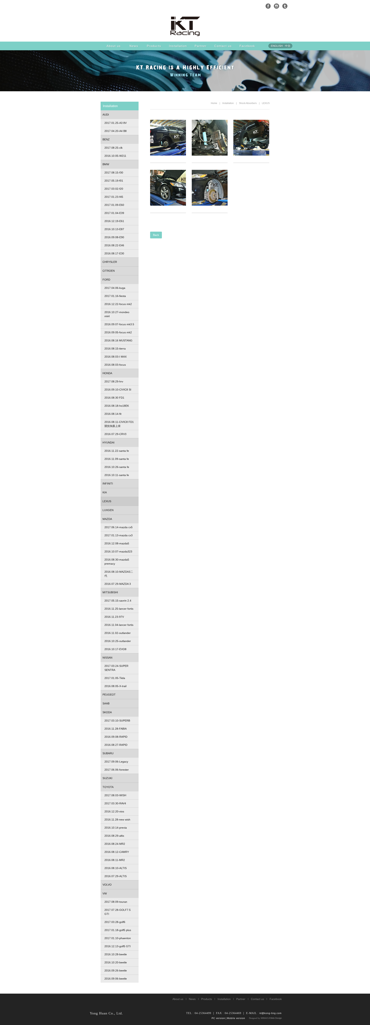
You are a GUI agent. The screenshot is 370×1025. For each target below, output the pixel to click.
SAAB (106, 703)
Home (214, 103)
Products (154, 46)
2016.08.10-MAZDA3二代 (118, 573)
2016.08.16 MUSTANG (118, 340)
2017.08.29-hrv (113, 381)
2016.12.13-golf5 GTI (117, 946)
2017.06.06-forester (116, 769)
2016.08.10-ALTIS (115, 868)
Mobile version (236, 1018)
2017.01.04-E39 (114, 213)
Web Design (276, 1018)
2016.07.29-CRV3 (115, 434)
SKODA (107, 712)
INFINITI (108, 483)
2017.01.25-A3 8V (115, 122)
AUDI (106, 114)
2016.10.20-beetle (115, 962)
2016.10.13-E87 (114, 229)
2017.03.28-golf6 (114, 922)
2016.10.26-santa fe (116, 466)
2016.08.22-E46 (114, 245)
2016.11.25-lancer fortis (118, 608)
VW (105, 893)
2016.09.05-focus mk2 (118, 332)
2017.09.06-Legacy (116, 761)
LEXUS (266, 103)
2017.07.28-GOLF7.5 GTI (117, 911)
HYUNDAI (108, 442)
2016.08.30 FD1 (114, 397)
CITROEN (109, 270)
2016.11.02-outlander (117, 632)
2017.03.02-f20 (113, 188)
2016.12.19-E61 (114, 221)
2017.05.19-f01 (113, 180)
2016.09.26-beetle (115, 970)
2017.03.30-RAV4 (115, 803)
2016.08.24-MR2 (114, 843)
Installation (178, 46)
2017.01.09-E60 (114, 204)
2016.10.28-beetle (115, 954)
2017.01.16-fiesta (115, 296)
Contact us (223, 46)
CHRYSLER (110, 261)
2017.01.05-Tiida (114, 678)
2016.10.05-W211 (115, 155)
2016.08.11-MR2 (114, 860)
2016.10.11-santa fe (116, 475)
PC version (218, 1018)
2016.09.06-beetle (115, 978)
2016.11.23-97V (114, 616)
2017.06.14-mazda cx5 (118, 527)
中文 (287, 45)
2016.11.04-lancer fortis (118, 624)
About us (114, 46)
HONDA (107, 373)
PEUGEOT (109, 694)
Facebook (247, 46)
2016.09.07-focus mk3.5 (119, 324)
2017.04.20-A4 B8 (115, 130)
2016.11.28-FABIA (115, 728)
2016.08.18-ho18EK (116, 405)
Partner (201, 46)
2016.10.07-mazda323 (118, 551)
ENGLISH (277, 45)
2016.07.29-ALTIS (115, 876)
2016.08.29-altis (114, 835)
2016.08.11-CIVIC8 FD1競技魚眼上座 (119, 423)
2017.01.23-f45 (113, 196)
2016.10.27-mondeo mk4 (116, 314)
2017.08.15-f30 (113, 172)
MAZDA (107, 518)
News (134, 46)
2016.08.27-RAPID (115, 744)
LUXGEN (108, 510)
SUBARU (108, 753)
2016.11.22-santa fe (116, 450)
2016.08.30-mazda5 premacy (116, 561)
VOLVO (107, 884)
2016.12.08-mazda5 (116, 543)
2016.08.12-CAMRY (116, 851)
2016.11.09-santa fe (116, 458)
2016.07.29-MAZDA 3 (117, 583)
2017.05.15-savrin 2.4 (117, 600)
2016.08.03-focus (115, 364)
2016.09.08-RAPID (115, 736)
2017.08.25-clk (113, 147)
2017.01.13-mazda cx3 (118, 535)
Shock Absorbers (248, 103)
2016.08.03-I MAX (115, 356)
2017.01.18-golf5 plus (117, 930)
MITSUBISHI (110, 592)
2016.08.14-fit (112, 413)
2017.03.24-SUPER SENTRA (116, 667)
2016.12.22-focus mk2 (118, 304)
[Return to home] (185, 26)
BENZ (106, 139)
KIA (105, 492)
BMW (106, 164)
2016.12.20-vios (114, 811)
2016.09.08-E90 (114, 237)
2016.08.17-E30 (114, 253)
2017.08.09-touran (115, 901)
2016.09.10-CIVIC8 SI (117, 389)
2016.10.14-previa (115, 827)
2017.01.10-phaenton (117, 938)
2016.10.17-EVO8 (115, 649)
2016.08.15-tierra (115, 348)
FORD (106, 279)
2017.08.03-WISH (115, 795)
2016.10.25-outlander (117, 641)
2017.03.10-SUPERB (117, 720)
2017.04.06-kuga (114, 287)
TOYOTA (108, 787)
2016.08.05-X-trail (115, 686)
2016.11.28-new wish (117, 819)
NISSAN (107, 657)
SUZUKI (107, 778)
